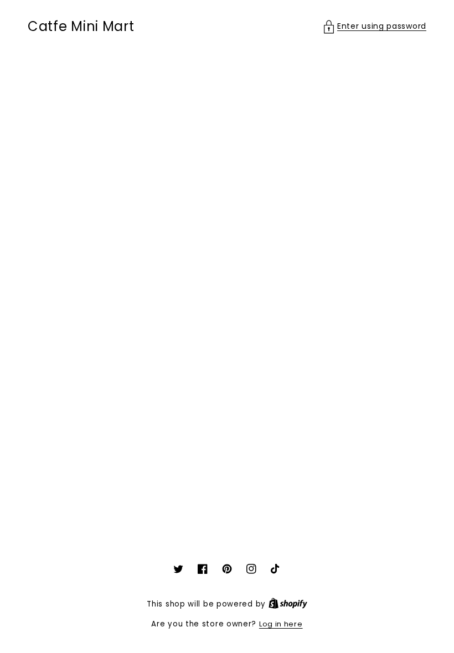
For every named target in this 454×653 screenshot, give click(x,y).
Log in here (281, 624)
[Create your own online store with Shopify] (288, 604)
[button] (374, 26)
